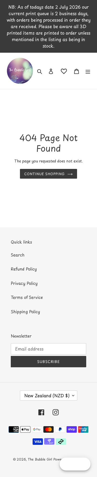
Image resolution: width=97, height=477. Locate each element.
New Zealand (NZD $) (47, 395)
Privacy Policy (24, 283)
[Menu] (87, 71)
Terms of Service (27, 297)
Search (18, 255)
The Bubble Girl (40, 459)
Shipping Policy (25, 311)
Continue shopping (44, 173)
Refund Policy (24, 269)
